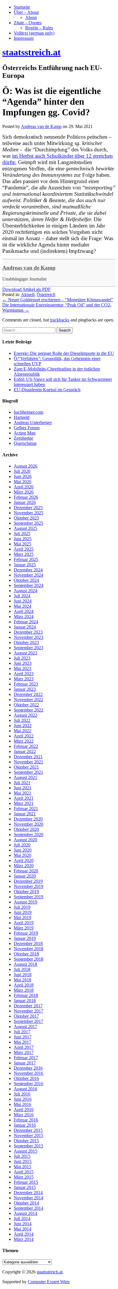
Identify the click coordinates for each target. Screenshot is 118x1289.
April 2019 (24, 922)
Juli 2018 (22, 969)
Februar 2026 (26, 497)
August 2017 (25, 1026)
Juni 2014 (23, 1223)
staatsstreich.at (49, 1271)
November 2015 (28, 1135)
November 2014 (28, 1197)
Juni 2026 (23, 476)
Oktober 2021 (26, 767)
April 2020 (24, 860)
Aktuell (27, 294)
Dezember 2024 (28, 569)
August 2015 (25, 1151)
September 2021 (28, 772)
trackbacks (59, 319)
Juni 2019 (23, 912)
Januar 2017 (25, 1062)
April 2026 (24, 486)
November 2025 (28, 512)
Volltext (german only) (34, 33)
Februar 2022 (26, 746)
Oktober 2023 (26, 642)
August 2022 (25, 715)
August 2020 (25, 839)
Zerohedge (23, 438)
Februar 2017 (26, 1057)
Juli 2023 (22, 658)
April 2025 (24, 549)
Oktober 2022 (26, 704)
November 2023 (28, 637)
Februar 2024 (26, 621)
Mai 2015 (22, 1166)
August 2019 (25, 902)
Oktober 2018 (26, 953)
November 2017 (28, 1010)
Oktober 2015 (26, 1140)
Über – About (26, 12)
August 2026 (25, 466)
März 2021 (24, 803)
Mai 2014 (22, 1228)
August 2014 (25, 1213)
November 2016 (28, 1073)
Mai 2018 (22, 979)
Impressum (24, 38)
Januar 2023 (25, 689)
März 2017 (24, 1052)
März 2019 (24, 927)
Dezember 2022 (28, 694)
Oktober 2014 (26, 1202)
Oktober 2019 (26, 891)
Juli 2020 (22, 844)
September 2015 (28, 1145)
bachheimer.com (28, 412)
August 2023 (25, 652)
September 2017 (28, 1021)
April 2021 (24, 798)
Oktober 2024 (26, 580)
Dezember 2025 (28, 507)
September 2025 (28, 523)
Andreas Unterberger (33, 422)
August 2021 (25, 777)
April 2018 (24, 985)
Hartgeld (22, 417)
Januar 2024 (25, 626)
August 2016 (25, 1088)
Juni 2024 (23, 601)
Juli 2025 (22, 533)
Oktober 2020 (26, 829)
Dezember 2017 (28, 1005)
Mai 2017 (22, 1042)
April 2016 (24, 1109)
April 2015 (24, 1171)
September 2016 (28, 1083)
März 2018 (24, 990)
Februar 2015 (26, 1182)
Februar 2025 (26, 559)
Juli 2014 (22, 1218)
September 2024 (28, 585)
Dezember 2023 (28, 632)
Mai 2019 (22, 917)
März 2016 (24, 1114)
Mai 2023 (22, 668)
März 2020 (24, 865)
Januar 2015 (25, 1187)
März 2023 (24, 678)
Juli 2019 (22, 907)
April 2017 (24, 1047)
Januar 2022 (25, 751)
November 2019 (28, 886)
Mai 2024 (22, 606)
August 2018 (25, 964)
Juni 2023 (23, 663)
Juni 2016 (23, 1099)
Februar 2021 (26, 808)
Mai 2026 (22, 481)
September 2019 (28, 896)
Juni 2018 (23, 974)
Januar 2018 (25, 1000)
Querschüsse (25, 443)
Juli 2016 (22, 1094)
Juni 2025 (23, 538)
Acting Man (25, 432)
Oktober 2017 (26, 1016)
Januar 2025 (25, 564)
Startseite (22, 7)
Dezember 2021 (28, 756)
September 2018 (28, 959)
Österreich (46, 294)
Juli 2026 (22, 471)
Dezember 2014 (28, 1192)
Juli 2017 (22, 1031)
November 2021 (28, 761)
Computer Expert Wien (49, 1281)
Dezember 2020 (28, 818)
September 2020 (28, 834)
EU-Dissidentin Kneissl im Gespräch (47, 389)
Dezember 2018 (28, 943)
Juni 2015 (23, 1161)
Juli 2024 (22, 595)
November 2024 (28, 575)
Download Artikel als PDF (26, 289)
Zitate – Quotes (28, 22)
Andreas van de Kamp (29, 268)
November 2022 (28, 699)
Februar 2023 (26, 684)
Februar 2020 (26, 870)
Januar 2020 (25, 876)
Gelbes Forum (27, 427)
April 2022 (24, 735)
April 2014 (24, 1234)
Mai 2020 (22, 855)
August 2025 (25, 528)
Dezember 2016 (28, 1068)
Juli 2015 (22, 1156)
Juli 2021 (22, 782)
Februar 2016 (26, 1119)
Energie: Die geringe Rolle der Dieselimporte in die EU (64, 353)
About (31, 17)
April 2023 (24, 673)
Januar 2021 (25, 813)
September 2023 (28, 647)
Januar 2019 (25, 938)
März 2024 (24, 616)
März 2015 (24, 1177)
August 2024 (25, 590)
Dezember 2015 (28, 1130)
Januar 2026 (25, 502)
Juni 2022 (23, 725)
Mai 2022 (22, 730)
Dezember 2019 (28, 881)
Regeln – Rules (39, 27)
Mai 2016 (22, 1104)
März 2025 (24, 554)
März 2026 (24, 492)
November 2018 (28, 948)
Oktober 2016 (26, 1078)
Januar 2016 (25, 1125)
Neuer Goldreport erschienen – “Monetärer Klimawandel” (57, 299)
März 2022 (24, 741)
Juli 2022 (22, 720)
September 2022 (28, 709)
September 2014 (28, 1208)
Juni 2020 (23, 850)
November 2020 (28, 824)
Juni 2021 (23, 787)
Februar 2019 (26, 933)
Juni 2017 (23, 1036)
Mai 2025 (22, 543)
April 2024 (24, 611)
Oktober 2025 (26, 517)
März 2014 (24, 1239)
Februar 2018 (26, 995)
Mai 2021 (22, 793)
